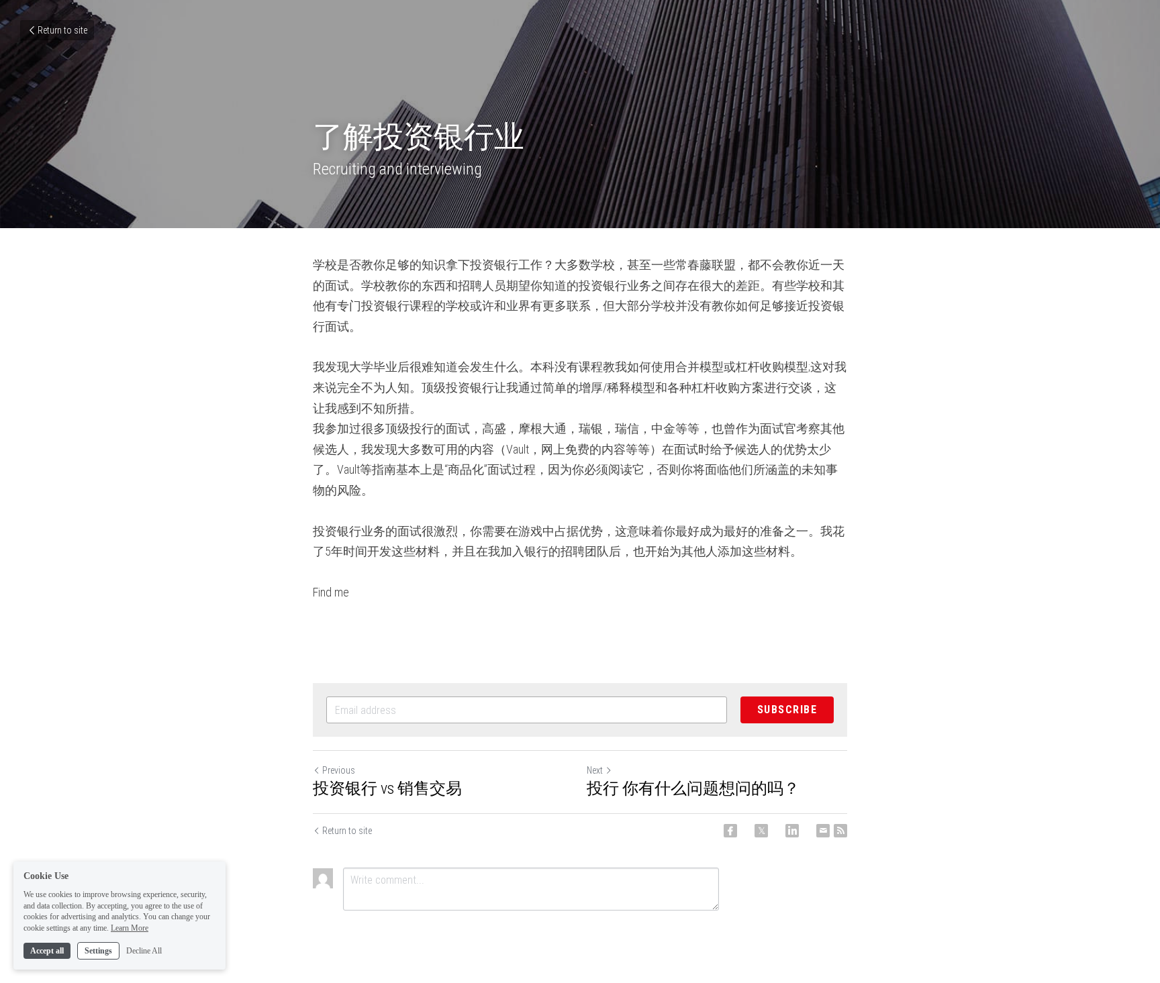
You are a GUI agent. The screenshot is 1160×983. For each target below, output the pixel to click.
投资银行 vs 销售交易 (387, 788)
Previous (338, 770)
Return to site (62, 30)
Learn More (129, 928)
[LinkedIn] (792, 830)
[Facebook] (730, 830)
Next (595, 770)
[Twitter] (761, 830)
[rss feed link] (840, 830)
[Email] (823, 830)
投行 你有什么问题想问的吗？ (693, 788)
